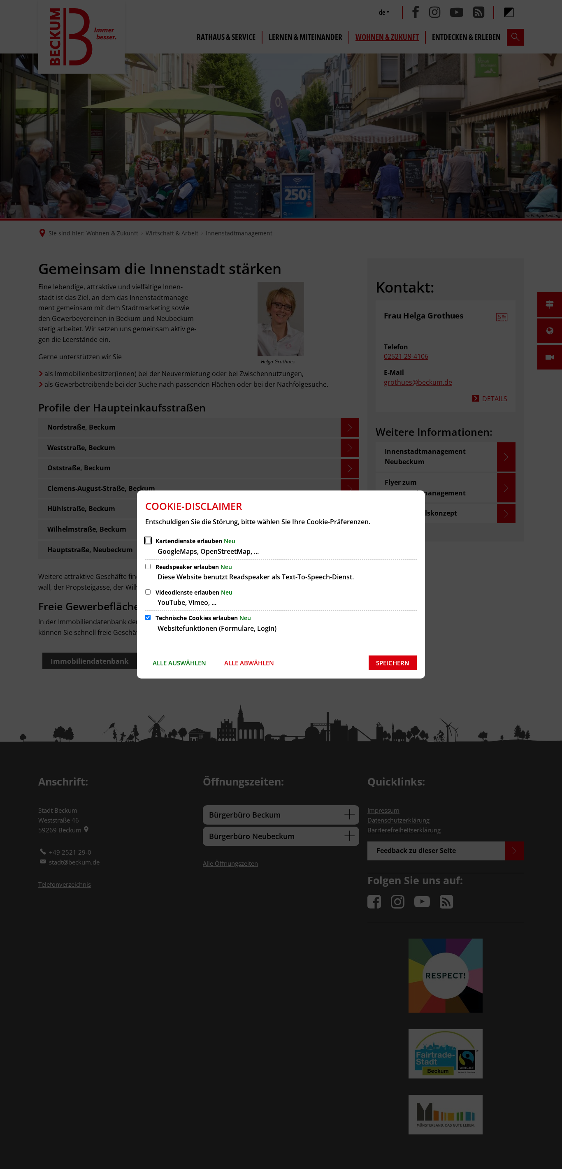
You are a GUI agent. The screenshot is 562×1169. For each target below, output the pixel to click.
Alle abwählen (249, 663)
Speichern (392, 663)
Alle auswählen (179, 663)
